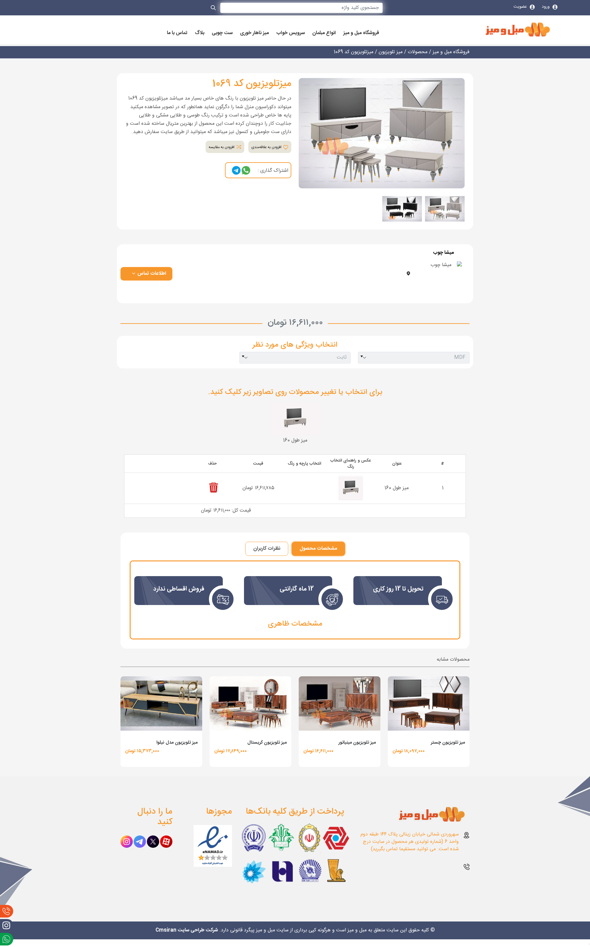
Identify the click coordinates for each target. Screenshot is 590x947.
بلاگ (199, 33)
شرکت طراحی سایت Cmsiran (186, 930)
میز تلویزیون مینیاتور (357, 742)
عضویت (520, 6)
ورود (546, 6)
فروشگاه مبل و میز (361, 33)
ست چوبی (222, 33)
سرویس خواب (290, 33)
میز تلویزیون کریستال (267, 742)
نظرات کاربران (266, 548)
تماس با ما (177, 33)
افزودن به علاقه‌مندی (266, 147)
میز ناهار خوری (254, 33)
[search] (213, 8)
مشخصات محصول (318, 548)
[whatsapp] (246, 170)
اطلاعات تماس (151, 273)
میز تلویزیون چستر (448, 742)
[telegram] (236, 170)
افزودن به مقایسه (222, 147)
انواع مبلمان (324, 33)
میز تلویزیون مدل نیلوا (177, 742)
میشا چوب (443, 253)
